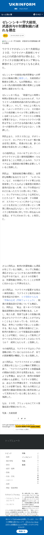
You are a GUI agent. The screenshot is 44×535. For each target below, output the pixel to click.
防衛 (8, 472)
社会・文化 (10, 476)
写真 (23, 461)
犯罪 (8, 484)
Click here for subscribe (28, 427)
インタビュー (27, 457)
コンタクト (10, 504)
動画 (23, 465)
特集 (23, 453)
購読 (16, 9)
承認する (22, 531)
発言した (23, 78)
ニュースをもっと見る (22, 429)
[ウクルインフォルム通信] (22, 4)
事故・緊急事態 (12, 488)
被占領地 (9, 461)
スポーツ (9, 480)
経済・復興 (10, 468)
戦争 (8, 457)
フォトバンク (23, 9)
